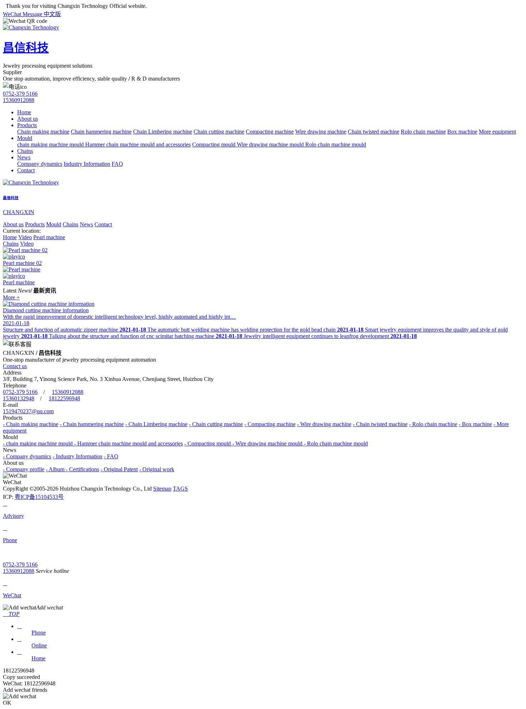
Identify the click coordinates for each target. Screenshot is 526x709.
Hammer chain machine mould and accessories (138, 144)
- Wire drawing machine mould (268, 443)
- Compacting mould (208, 443)
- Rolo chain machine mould (336, 443)
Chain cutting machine (219, 132)
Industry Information (87, 164)
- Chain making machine (30, 424)
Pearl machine (49, 237)
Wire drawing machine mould (271, 144)
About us (27, 119)
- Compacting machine (270, 424)
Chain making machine (43, 132)
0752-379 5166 (20, 94)
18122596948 (64, 398)
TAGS (180, 489)
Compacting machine (270, 132)
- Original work (156, 469)
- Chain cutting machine (216, 424)
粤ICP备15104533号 (39, 497)
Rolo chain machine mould (335, 144)
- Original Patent (119, 469)
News (23, 157)
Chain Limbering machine (162, 132)
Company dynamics (39, 164)
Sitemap (162, 489)
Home (24, 112)
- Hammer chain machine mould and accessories (128, 443)
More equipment (497, 132)
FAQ (117, 164)
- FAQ (111, 456)
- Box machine (475, 424)
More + (11, 297)
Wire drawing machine (320, 132)
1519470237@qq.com (28, 411)
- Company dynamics (27, 456)
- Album (56, 469)
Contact (26, 170)
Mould (24, 138)
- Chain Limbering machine (156, 424)
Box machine (462, 132)
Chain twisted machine (373, 132)
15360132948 (18, 398)
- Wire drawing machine (324, 424)
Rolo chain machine (423, 132)
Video (25, 237)
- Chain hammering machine (92, 424)
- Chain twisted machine (380, 424)
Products (27, 125)
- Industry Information (77, 456)
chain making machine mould (51, 144)
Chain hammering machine (101, 132)
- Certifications (82, 469)
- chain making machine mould (38, 443)
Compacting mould (214, 144)
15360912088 (18, 100)
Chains (25, 151)
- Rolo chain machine (433, 424)
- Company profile (23, 469)
